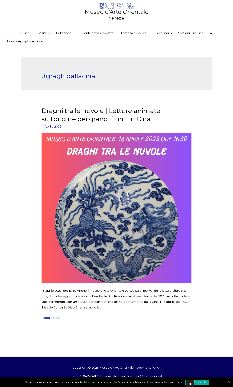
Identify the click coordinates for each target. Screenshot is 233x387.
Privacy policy (201, 382)
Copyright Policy (148, 367)
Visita (43, 33)
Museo (24, 33)
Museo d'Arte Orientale (117, 11)
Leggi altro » (51, 318)
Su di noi (162, 33)
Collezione (63, 33)
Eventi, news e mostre (97, 33)
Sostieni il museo (191, 33)
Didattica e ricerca (133, 33)
